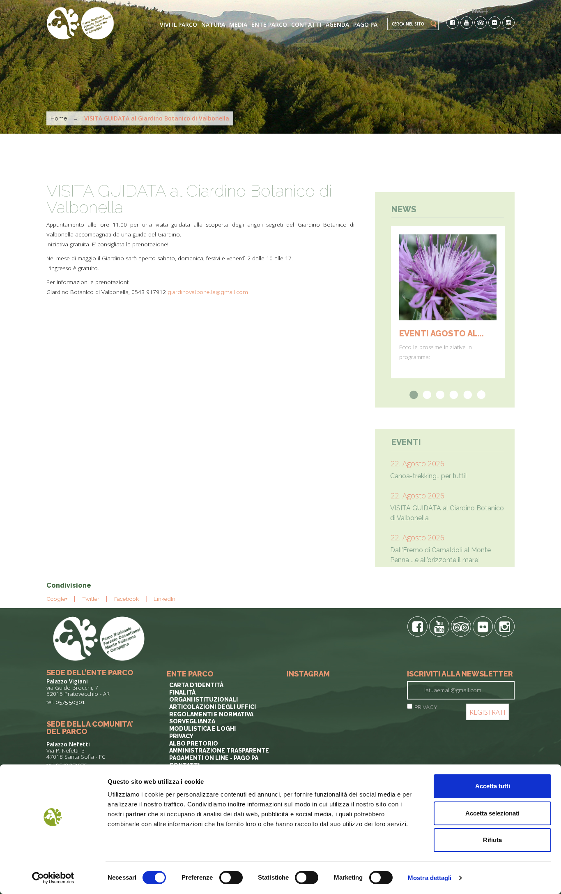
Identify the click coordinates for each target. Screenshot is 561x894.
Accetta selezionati (492, 813)
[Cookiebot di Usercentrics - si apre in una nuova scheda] (53, 878)
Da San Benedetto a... (446, 333)
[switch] (231, 877)
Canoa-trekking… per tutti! (428, 476)
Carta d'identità (196, 685)
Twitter (90, 598)
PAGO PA (365, 24)
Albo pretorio (193, 743)
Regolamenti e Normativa (211, 714)
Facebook (126, 598)
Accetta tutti (492, 786)
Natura (213, 24)
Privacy (181, 736)
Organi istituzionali (203, 699)
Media (238, 24)
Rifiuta (492, 839)
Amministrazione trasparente (219, 750)
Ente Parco (269, 24)
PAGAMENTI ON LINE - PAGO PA (213, 758)
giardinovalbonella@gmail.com (208, 292)
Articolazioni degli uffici (212, 707)
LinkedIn (164, 598)
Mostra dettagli (430, 877)
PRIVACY (425, 707)
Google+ (56, 598)
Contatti (306, 24)
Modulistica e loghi (202, 728)
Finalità (182, 692)
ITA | (462, 11)
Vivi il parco (178, 24)
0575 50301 (70, 702)
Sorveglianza (192, 721)
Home (59, 118)
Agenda (337, 24)
